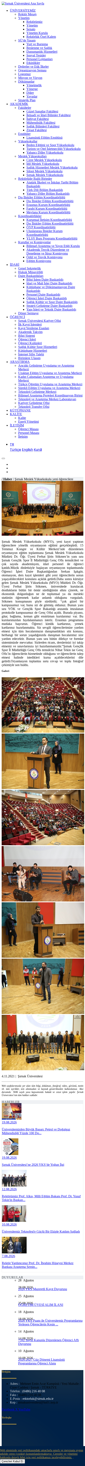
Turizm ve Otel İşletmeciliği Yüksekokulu (53, 149)
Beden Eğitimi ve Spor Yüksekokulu (50, 145)
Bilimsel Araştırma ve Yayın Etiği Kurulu (53, 246)
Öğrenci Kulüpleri (30, 343)
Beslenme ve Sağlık (39, 48)
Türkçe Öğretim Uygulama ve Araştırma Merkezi (50, 384)
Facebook (8, 1409)
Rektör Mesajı (27, 14)
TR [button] (12, 444)
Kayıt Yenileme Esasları (33, 328)
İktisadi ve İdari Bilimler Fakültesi (48, 115)
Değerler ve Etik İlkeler (33, 66)
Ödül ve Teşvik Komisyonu (44, 257)
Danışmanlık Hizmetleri (41, 51)
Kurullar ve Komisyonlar (34, 242)
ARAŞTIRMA (20, 362)
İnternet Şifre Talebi (31, 354)
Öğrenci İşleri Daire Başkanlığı (46, 298)
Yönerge (32, 89)
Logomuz (24, 74)
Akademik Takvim (30, 332)
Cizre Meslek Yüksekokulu (44, 160)
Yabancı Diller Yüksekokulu (44, 152)
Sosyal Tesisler (36, 55)
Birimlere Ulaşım (29, 358)
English (27, 449)
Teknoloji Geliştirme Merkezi (37, 391)
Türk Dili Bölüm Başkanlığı (44, 190)
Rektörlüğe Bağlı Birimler (35, 178)
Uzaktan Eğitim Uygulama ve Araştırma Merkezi (50, 373)
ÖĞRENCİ (17, 317)
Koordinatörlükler (29, 216)
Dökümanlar (26, 81)
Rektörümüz (34, 21)
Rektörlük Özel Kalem (41, 36)
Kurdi (38, 449)
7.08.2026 (8, 1256)
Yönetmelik (34, 85)
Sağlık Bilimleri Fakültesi (42, 126)
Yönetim (24, 18)
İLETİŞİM (17, 425)
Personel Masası (28, 433)
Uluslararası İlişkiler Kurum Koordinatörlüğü (44, 232)
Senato (30, 29)
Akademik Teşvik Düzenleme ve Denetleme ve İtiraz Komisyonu (47, 251)
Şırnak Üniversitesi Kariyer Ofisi (39, 320)
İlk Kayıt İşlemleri (30, 324)
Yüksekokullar (27, 141)
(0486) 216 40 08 (33, 1391)
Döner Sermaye (28, 313)
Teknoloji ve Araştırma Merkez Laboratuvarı (47, 399)
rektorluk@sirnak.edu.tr (37, 1398)
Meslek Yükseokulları (32, 156)
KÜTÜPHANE (20, 410)
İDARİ (14, 264)
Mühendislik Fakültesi (40, 122)
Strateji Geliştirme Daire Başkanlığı (49, 305)
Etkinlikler (33, 63)
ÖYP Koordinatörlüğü (40, 227)
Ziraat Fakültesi (36, 130)
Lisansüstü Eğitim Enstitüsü (44, 137)
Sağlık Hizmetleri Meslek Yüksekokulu (52, 167)
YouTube (24, 1409)
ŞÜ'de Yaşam (26, 40)
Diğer (30, 92)
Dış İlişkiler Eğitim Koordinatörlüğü (41, 197)
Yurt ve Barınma (37, 44)
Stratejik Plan (26, 100)
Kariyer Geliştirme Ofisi (34, 403)
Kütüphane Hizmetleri (32, 350)
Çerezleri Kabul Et (12, 1461)
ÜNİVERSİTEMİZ (23, 10)
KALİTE (16, 414)
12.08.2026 (9, 1189)
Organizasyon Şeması (32, 70)
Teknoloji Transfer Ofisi (33, 406)
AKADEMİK (19, 104)
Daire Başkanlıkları (30, 276)
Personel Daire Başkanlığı (43, 294)
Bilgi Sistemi (26, 335)
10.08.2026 (9, 1224)
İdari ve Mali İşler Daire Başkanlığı (49, 283)
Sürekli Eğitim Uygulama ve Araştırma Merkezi (49, 388)
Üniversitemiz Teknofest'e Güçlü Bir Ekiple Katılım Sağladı (41, 1231)
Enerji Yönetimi (28, 421)
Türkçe (15, 449)
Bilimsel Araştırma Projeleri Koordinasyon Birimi (50, 395)
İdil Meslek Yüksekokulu (42, 163)
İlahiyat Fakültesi (37, 119)
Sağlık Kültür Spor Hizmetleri (37, 347)
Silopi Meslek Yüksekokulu (44, 171)
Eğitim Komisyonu (38, 261)
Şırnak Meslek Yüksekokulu (44, 175)
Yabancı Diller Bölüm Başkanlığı (48, 193)
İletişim (23, 436)
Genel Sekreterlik (29, 268)
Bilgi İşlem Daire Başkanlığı (44, 279)
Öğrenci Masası (28, 429)
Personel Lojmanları (39, 59)
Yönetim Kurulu (37, 33)
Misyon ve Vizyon (30, 78)
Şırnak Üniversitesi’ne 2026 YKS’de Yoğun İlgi (33, 1164)
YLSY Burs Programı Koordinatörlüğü (51, 238)
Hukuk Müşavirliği (30, 272)
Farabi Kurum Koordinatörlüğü (46, 208)
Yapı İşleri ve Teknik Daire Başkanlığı (51, 309)
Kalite (22, 418)
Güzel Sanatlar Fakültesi (42, 111)
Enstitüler (24, 134)
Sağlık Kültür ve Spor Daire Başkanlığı (52, 302)
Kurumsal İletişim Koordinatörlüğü (49, 220)
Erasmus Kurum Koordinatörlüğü (48, 205)
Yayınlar (31, 96)
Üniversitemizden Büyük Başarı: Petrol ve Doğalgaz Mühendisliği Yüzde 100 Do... (36, 1131)
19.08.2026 (9, 1122)
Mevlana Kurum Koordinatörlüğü (48, 212)
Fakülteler (24, 107)
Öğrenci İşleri (27, 339)
